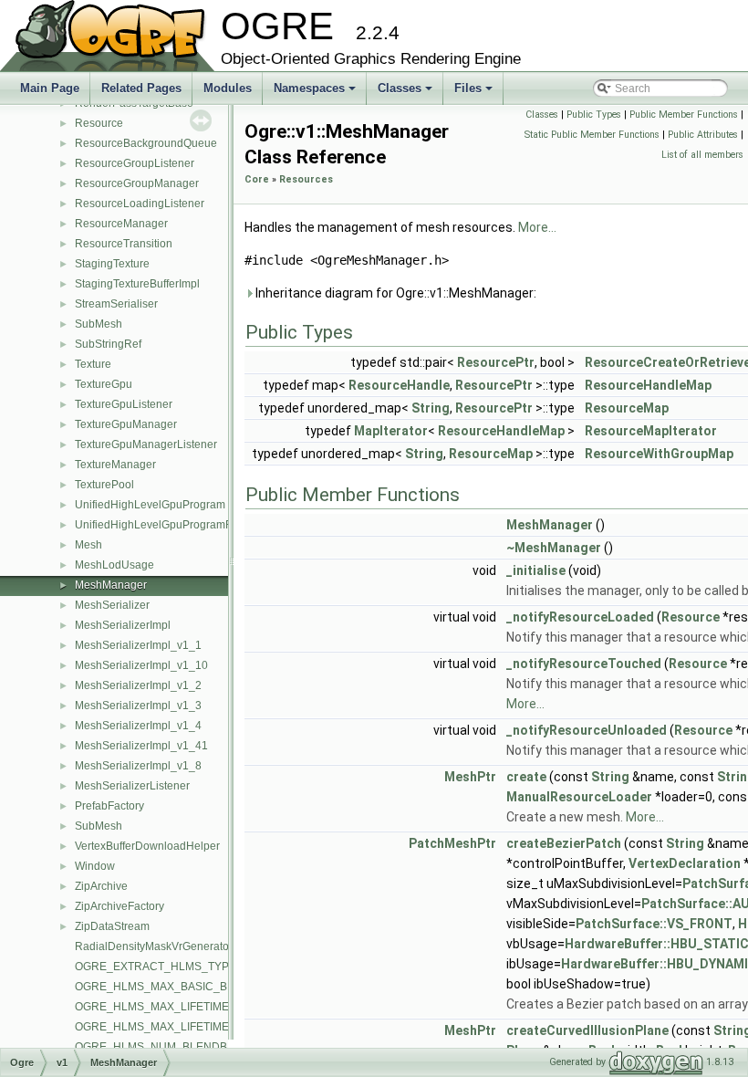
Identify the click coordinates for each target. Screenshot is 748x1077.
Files (474, 93)
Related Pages (141, 88)
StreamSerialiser (116, 304)
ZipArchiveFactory (119, 906)
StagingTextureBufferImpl (137, 283)
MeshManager (111, 585)
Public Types (593, 114)
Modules (227, 88)
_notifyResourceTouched (583, 663)
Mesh (88, 544)
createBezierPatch (563, 843)
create (526, 776)
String (430, 408)
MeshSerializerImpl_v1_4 (138, 725)
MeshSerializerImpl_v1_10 (141, 665)
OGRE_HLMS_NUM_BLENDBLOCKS (170, 1046)
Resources (306, 179)
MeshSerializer (112, 605)
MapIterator (391, 430)
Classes (406, 93)
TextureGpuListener (123, 404)
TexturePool (104, 484)
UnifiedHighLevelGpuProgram (150, 504)
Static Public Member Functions (592, 135)
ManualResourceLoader (579, 796)
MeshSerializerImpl (123, 625)
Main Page (49, 88)
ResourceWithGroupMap (659, 453)
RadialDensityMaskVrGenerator (154, 946)
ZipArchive (101, 886)
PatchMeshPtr (452, 843)
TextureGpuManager (126, 424)
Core (256, 179)
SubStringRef (108, 344)
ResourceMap (627, 408)
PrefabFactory (109, 806)
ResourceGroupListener (134, 163)
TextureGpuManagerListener (146, 444)
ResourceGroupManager (137, 183)
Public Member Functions (683, 114)
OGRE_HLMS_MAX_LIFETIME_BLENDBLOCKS (196, 1006)
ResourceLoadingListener (139, 203)
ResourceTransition (123, 243)
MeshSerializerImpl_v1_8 (138, 765)
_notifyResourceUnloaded (586, 730)
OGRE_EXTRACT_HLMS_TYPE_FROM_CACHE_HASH (216, 966)
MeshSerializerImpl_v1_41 (141, 745)
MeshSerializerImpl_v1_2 (138, 685)
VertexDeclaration (685, 863)
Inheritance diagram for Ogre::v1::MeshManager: (394, 293)
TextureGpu (103, 384)
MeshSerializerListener (132, 785)
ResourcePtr (496, 362)
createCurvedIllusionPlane (587, 1030)
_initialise (536, 570)
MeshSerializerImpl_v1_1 (138, 645)
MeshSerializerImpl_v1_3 (138, 705)
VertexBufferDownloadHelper (147, 846)
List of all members (702, 155)
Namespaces (316, 93)
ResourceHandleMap (648, 385)
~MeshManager (553, 547)
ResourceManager (121, 223)
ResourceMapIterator (651, 430)
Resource (99, 123)
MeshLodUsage (114, 565)
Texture (93, 364)
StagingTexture (112, 263)
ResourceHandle (399, 385)
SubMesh (98, 324)
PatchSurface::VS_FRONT (654, 923)
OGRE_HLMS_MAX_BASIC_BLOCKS (170, 986)
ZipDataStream (112, 926)
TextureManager (115, 464)
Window (95, 866)
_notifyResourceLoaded (580, 617)
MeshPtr (470, 776)
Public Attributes (703, 135)
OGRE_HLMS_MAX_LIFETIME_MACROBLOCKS (198, 1026)
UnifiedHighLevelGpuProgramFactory (168, 524)
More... (537, 227)
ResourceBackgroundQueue (146, 143)
